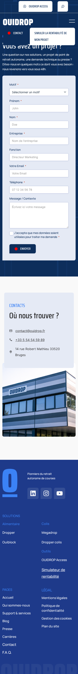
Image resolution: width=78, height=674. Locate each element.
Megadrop (49, 532)
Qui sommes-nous (16, 605)
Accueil (7, 597)
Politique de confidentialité (53, 608)
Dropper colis (52, 542)
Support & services (16, 613)
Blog (5, 621)
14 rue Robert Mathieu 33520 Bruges (37, 352)
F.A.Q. (7, 652)
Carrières (9, 636)
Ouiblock (9, 542)
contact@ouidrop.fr (30, 331)
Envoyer (25, 248)
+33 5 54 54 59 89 (30, 340)
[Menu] (72, 21)
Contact (9, 644)
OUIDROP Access (54, 560)
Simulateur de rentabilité (53, 573)
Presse (7, 629)
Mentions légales (54, 598)
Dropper (8, 532)
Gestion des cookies (57, 618)
